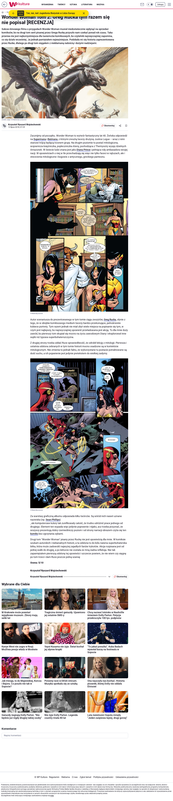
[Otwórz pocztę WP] (142, 4)
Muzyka (100, 4)
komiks (34, 533)
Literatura (86, 4)
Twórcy (61, 4)
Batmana (53, 139)
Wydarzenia (47, 4)
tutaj (52, 796)
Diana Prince (83, 149)
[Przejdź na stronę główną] (4, 6)
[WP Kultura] (25, 4)
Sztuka (73, 4)
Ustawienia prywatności (126, 777)
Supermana (40, 139)
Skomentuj (109, 125)
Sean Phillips (53, 519)
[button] (150, 4)
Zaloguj (160, 4)
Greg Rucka (110, 319)
